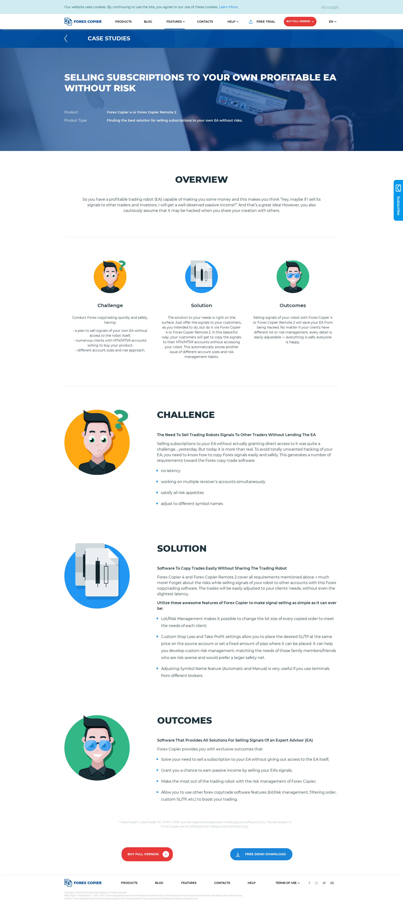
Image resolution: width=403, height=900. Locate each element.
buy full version (298, 21)
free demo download (265, 854)
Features (174, 21)
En (331, 21)
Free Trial (265, 21)
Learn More (228, 7)
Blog (148, 21)
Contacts (205, 21)
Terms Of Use (286, 883)
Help (231, 21)
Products (123, 21)
